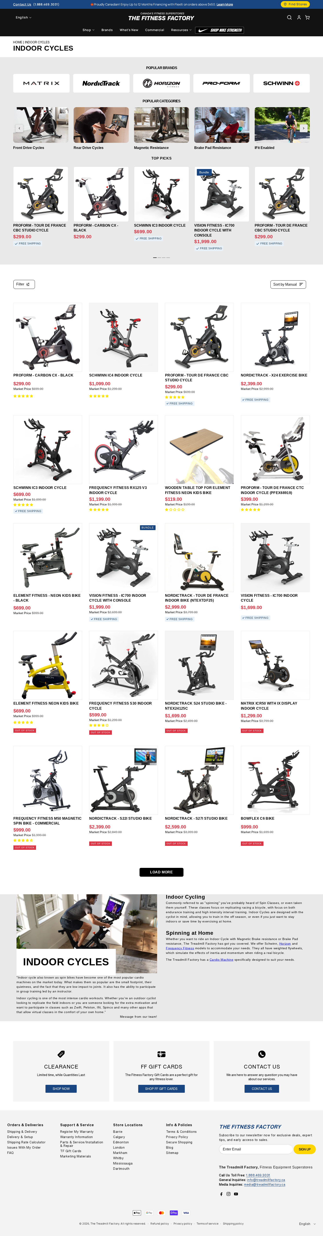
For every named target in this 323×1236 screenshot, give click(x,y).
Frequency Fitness (180, 948)
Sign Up (304, 1149)
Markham (120, 1153)
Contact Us (262, 1088)
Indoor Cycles (37, 42)
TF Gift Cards (71, 1151)
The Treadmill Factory (105, 1223)
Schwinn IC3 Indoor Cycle (160, 225)
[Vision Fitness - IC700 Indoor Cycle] (275, 557)
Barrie (118, 1131)
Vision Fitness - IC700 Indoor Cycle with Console (214, 230)
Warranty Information (76, 1137)
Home (17, 42)
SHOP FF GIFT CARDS (161, 1088)
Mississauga (123, 1163)
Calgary (119, 1137)
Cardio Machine (221, 959)
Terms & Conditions (181, 1131)
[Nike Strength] (219, 30)
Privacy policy (183, 1223)
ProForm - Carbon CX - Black (96, 228)
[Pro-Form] (221, 83)
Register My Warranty (77, 1131)
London (119, 1147)
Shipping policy (233, 1223)
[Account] (299, 17)
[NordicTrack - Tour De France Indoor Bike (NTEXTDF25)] (199, 557)
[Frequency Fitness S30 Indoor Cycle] (123, 665)
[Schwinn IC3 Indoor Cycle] (47, 449)
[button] (307, 17)
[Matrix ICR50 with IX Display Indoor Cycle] (275, 665)
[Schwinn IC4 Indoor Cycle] (123, 337)
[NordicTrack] (101, 83)
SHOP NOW (61, 1088)
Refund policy (160, 1223)
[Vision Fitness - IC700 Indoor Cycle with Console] (123, 557)
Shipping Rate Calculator (26, 1142)
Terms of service (207, 1223)
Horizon (285, 943)
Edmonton (121, 1142)
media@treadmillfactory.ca (264, 1184)
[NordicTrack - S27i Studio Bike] (199, 780)
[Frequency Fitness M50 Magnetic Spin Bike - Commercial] (47, 780)
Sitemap (172, 1153)
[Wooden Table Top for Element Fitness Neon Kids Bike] (199, 449)
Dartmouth (121, 1168)
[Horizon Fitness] (161, 83)
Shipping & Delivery (22, 1131)
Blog (169, 1147)
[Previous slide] (19, 128)
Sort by (285, 284)
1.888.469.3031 (258, 1175)
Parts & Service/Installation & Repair (81, 1144)
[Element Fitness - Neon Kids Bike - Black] (47, 557)
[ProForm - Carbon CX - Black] (47, 337)
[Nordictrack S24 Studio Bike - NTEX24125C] (199, 665)
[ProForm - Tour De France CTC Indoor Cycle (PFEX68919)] (275, 449)
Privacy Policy (177, 1137)
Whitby (118, 1158)
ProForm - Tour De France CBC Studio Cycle (39, 228)
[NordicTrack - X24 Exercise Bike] (275, 337)
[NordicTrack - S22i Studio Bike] (123, 780)
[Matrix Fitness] (41, 83)
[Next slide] (304, 128)
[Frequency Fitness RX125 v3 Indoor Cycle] (123, 449)
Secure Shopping (179, 1142)
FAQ (10, 1153)
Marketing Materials (75, 1156)
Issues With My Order (24, 1147)
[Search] (289, 17)
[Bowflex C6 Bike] (275, 780)
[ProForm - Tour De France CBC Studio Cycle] (199, 337)
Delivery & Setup (20, 1137)
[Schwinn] (281, 83)
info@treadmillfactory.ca (266, 1179)
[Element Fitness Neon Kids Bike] (47, 665)
